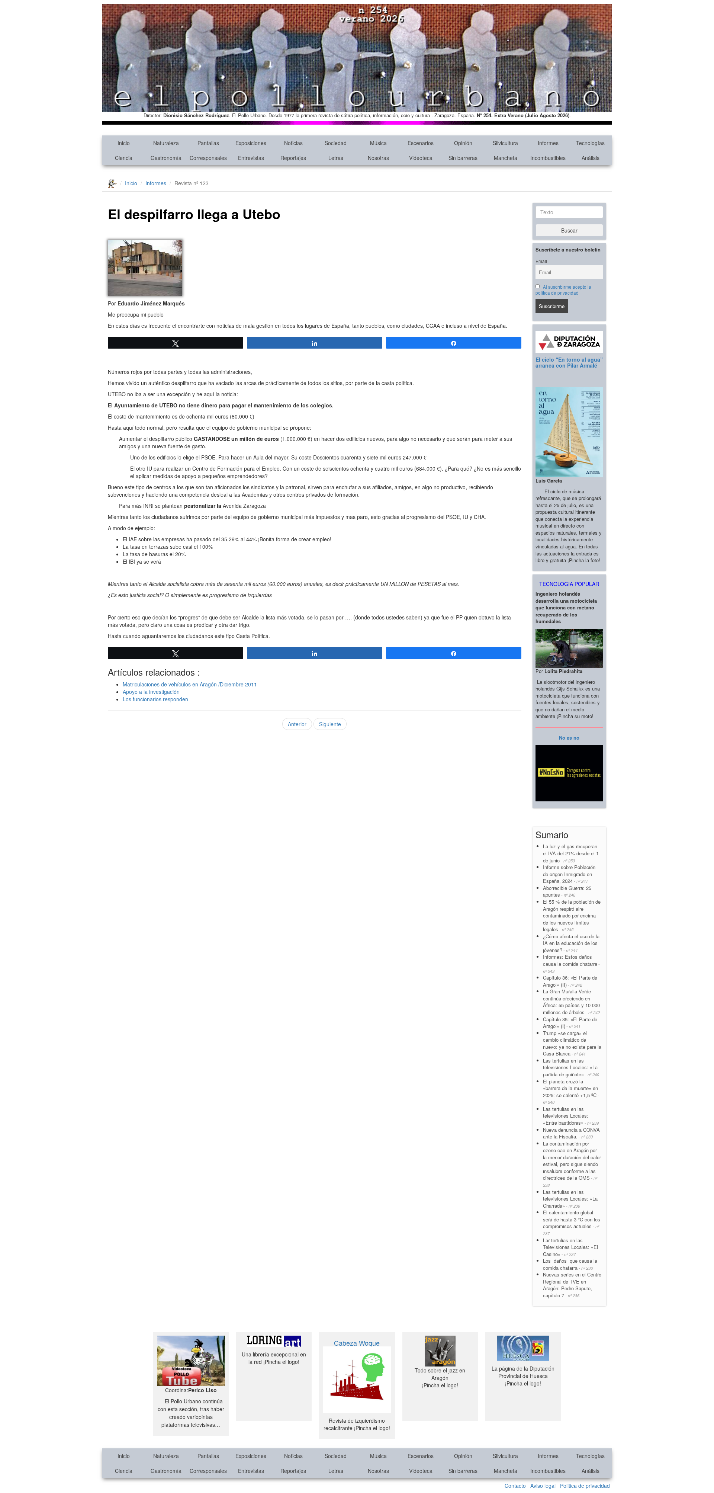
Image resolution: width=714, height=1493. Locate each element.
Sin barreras (462, 157)
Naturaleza (166, 143)
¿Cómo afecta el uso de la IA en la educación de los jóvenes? (571, 943)
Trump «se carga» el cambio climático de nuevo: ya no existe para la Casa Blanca (572, 1043)
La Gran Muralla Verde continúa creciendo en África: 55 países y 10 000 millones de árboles (571, 1002)
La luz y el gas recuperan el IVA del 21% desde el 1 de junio (571, 853)
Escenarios (421, 143)
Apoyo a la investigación (151, 691)
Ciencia (123, 157)
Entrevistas (251, 157)
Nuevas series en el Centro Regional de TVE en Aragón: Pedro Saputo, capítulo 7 (572, 1285)
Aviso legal (543, 1485)
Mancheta (505, 157)
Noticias (293, 143)
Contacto (515, 1485)
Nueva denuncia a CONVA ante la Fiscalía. (571, 1133)
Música (378, 143)
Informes (548, 143)
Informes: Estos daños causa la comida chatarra (571, 963)
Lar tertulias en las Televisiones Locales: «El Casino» (570, 1247)
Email (541, 261)
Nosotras (378, 157)
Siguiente (330, 724)
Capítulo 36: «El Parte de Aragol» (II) (570, 981)
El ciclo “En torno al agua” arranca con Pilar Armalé (569, 362)
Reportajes (293, 157)
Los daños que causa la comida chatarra (570, 1264)
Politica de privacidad (585, 1485)
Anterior (297, 724)
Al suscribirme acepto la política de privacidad (564, 290)
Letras (335, 157)
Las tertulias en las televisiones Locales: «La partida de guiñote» (571, 1067)
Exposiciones (250, 143)
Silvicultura (505, 143)
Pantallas (208, 143)
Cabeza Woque (357, 1343)
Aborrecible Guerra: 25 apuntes (567, 891)
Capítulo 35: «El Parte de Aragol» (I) (570, 1023)
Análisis (590, 157)
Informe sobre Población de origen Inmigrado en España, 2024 (569, 874)
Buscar (569, 230)
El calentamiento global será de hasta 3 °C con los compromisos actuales (571, 1222)
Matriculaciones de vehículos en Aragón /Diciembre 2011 (190, 684)
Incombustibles (548, 157)
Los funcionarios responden (155, 699)
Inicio (124, 143)
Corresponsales (208, 157)
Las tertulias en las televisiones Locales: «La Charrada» (570, 1198)
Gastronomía (166, 157)
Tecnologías (590, 143)
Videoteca (420, 157)
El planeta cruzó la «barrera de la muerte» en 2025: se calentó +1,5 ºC (571, 1091)
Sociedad (336, 143)
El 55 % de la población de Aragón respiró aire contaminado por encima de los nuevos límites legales (572, 915)
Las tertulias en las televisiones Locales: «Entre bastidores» (571, 1115)
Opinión (463, 143)
